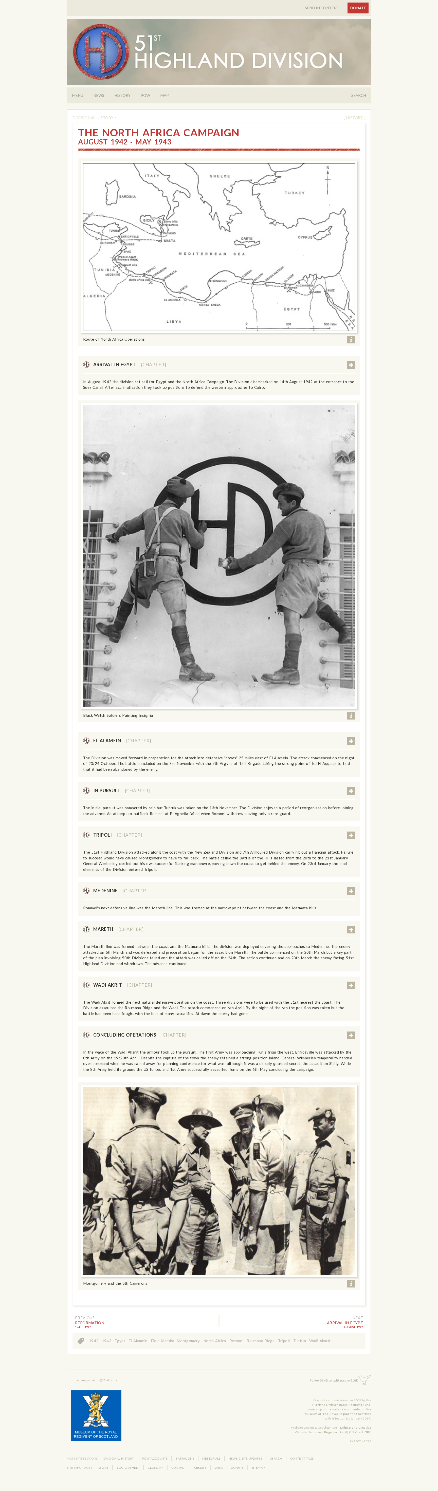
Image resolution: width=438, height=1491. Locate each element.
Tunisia (299, 1340)
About (103, 1467)
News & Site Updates (245, 1458)
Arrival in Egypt (129, 364)
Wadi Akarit (320, 1340)
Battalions (185, 1458)
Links (218, 1467)
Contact (178, 1467)
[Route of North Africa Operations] (219, 247)
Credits (200, 1467)
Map (164, 95)
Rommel (236, 1340)
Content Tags (302, 1458)
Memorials (211, 1458)
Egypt (120, 1340)
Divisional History (92, 117)
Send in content (322, 8)
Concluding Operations (140, 1035)
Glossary (155, 1467)
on (334, 1380)
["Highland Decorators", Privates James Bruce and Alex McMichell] (219, 556)
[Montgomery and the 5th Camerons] (219, 1181)
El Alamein (122, 740)
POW (145, 95)
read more (351, 365)
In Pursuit (121, 790)
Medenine (120, 890)
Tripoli (117, 835)
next (358, 1317)
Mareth (118, 929)
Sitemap (258, 1467)
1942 (94, 1340)
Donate (358, 8)
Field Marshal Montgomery (175, 1340)
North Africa (214, 1340)
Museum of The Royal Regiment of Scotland (338, 1414)
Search (358, 95)
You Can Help (128, 1467)
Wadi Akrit (122, 985)
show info (351, 339)
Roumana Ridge (261, 1340)
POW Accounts (155, 1458)
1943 (107, 1340)
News (98, 95)
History (122, 95)
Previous (85, 1317)
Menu (77, 95)
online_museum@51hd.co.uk (97, 1380)
